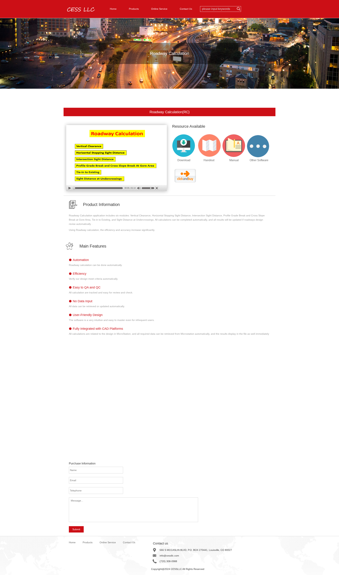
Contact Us (186, 8)
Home (113, 8)
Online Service (159, 8)
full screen (156, 188)
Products (134, 8)
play (69, 188)
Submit (76, 529)
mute (139, 188)
